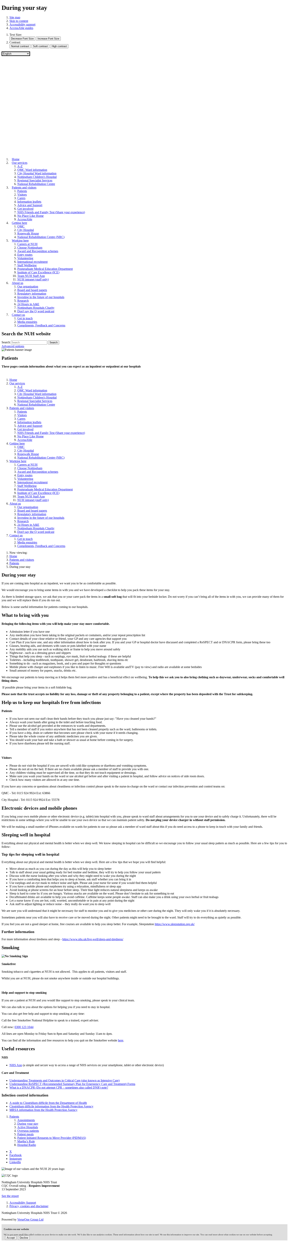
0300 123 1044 (24, 1027)
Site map (14, 17)
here (120, 1040)
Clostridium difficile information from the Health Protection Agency (51, 1106)
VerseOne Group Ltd (30, 1219)
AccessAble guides (21, 28)
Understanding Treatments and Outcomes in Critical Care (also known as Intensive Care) (64, 1080)
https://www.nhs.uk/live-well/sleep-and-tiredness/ (92, 939)
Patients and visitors (21, 559)
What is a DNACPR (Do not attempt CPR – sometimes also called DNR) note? (58, 1087)
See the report (10, 1196)
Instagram (15, 1158)
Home (13, 556)
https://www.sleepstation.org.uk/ (175, 924)
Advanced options (13, 346)
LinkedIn (15, 1162)
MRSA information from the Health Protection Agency (43, 1110)
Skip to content (18, 21)
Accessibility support (22, 24)
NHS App (15, 1065)
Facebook (15, 1155)
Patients (14, 563)
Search (6, 342)
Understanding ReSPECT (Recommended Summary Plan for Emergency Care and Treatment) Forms (72, 1084)
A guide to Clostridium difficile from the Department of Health (48, 1103)
